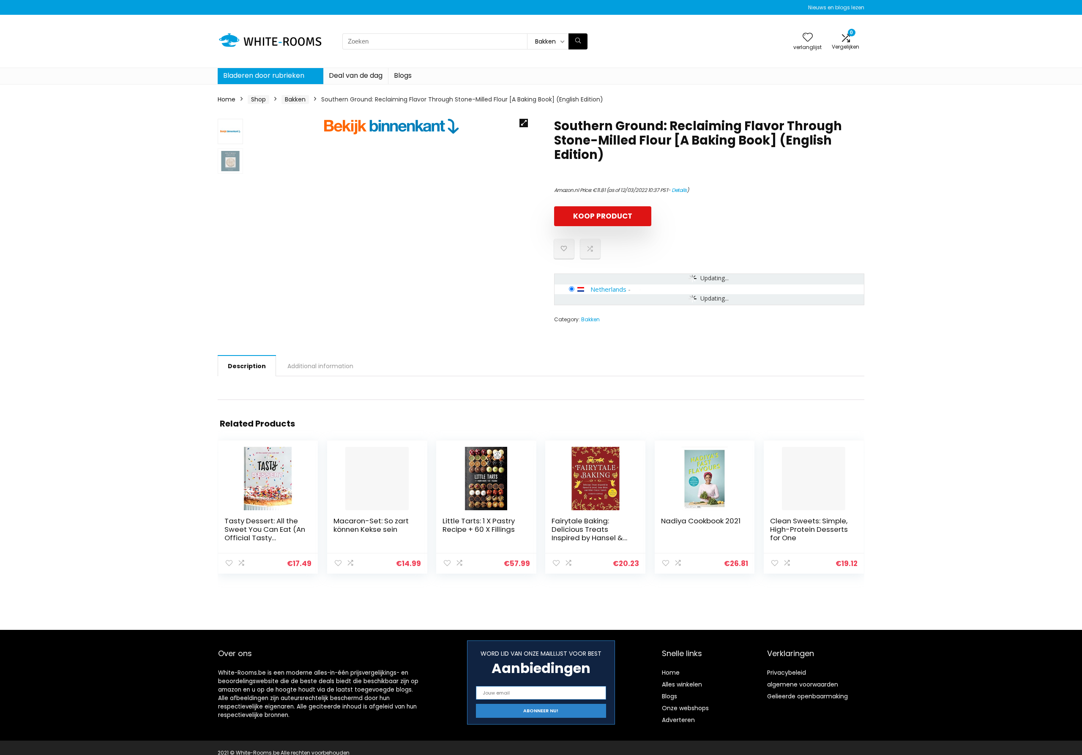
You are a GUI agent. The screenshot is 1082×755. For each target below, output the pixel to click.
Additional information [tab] (320, 366)
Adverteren (678, 720)
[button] (523, 123)
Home (226, 99)
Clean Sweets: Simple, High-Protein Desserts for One (809, 529)
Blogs (403, 75)
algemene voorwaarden (802, 684)
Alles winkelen (682, 684)
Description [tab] (247, 366)
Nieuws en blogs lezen (836, 7)
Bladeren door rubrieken (263, 75)
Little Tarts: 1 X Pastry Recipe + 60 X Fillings (479, 525)
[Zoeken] (577, 41)
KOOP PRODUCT (602, 216)
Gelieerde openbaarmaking (807, 696)
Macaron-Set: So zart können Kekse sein (371, 525)
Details (679, 190)
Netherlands (608, 289)
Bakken (295, 99)
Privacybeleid (786, 672)
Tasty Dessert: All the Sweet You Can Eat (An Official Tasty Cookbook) (264, 533)
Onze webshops (685, 708)
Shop (258, 99)
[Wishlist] (808, 38)
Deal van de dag (356, 75)
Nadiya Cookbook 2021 (700, 521)
